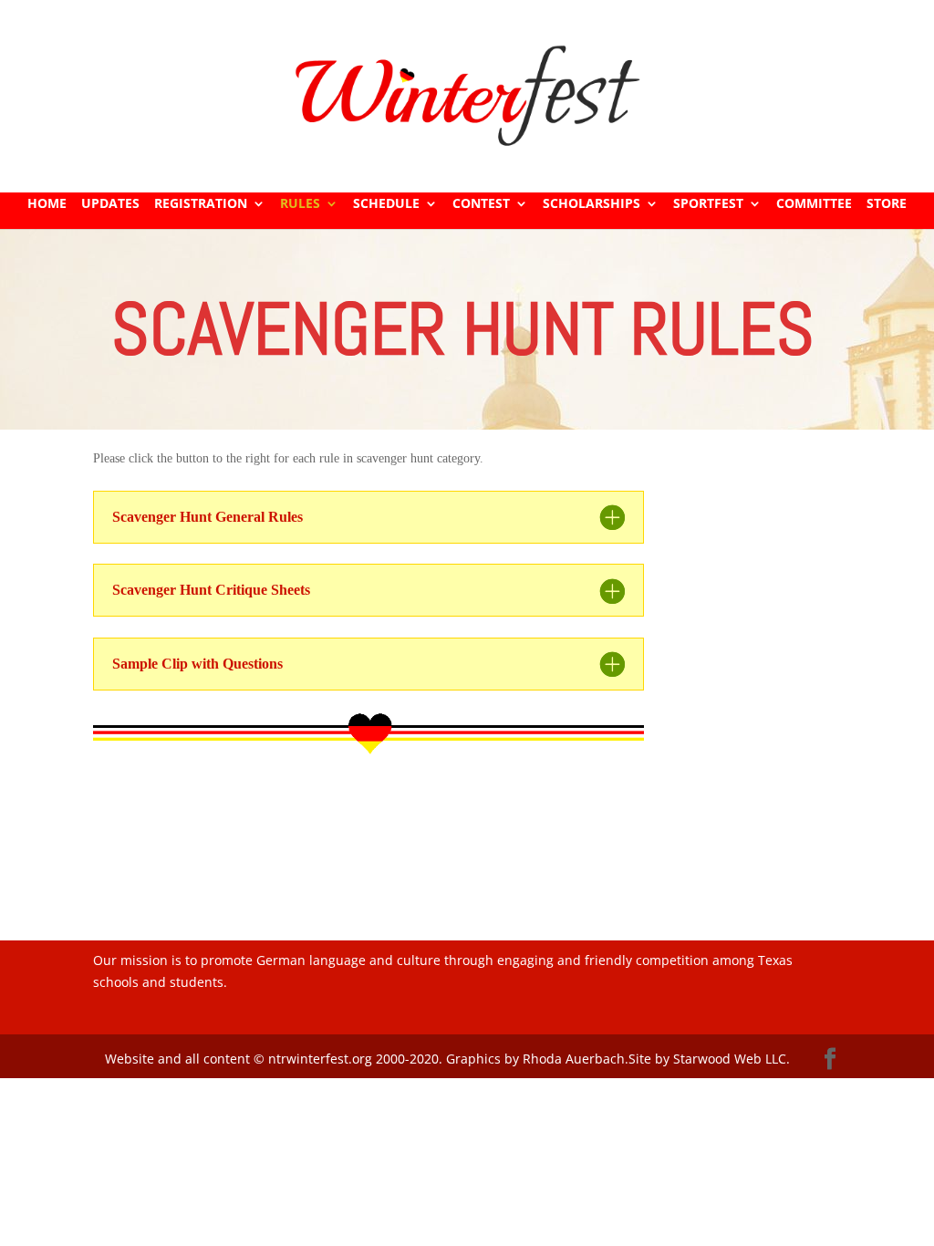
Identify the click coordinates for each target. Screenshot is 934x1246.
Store (887, 204)
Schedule (386, 204)
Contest (481, 204)
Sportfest (708, 204)
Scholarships (591, 204)
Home (47, 204)
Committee (814, 204)
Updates (110, 204)
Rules (300, 204)
